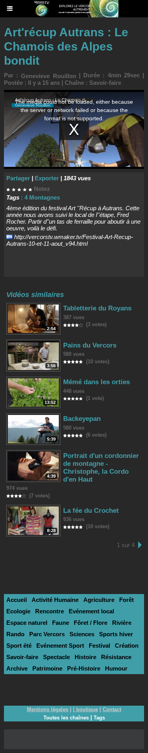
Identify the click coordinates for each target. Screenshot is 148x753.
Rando (15, 634)
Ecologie (18, 611)
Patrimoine (47, 668)
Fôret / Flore (90, 622)
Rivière (121, 622)
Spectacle (56, 657)
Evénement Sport (60, 645)
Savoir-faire (105, 82)
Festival (99, 645)
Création (127, 645)
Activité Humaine (55, 599)
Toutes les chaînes (66, 718)
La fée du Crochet (91, 510)
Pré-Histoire (83, 668)
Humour (116, 668)
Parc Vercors (47, 634)
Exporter (47, 178)
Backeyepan (82, 418)
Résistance (116, 657)
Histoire (85, 657)
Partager (18, 178)
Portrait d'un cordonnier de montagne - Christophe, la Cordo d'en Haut (101, 467)
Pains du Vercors (89, 345)
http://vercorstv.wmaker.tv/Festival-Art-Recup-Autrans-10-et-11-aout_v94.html (69, 240)
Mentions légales (47, 709)
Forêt (126, 599)
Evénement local (91, 611)
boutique (87, 709)
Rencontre (49, 611)
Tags (99, 718)
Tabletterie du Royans (97, 308)
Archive (17, 668)
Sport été (19, 645)
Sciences (81, 634)
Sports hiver (116, 634)
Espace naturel (26, 622)
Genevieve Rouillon (48, 76)
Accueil (16, 599)
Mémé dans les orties (96, 382)
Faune (60, 622)
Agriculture (98, 599)
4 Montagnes (42, 197)
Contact (112, 709)
